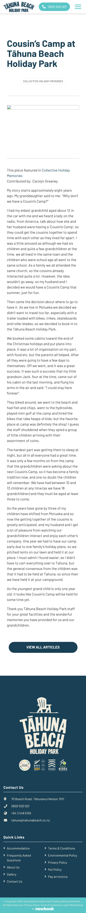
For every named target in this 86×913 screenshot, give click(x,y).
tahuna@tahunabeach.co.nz (30, 820)
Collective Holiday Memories (43, 81)
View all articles (43, 647)
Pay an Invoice (58, 877)
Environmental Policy (62, 855)
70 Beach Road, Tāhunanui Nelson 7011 (37, 799)
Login (65, 905)
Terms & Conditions (61, 848)
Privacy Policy (57, 862)
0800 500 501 (57, 7)
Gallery (11, 874)
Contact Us (14, 881)
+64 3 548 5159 (21, 813)
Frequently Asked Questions (19, 857)
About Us (13, 867)
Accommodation (18, 848)
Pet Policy (55, 869)
